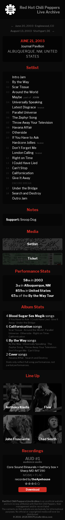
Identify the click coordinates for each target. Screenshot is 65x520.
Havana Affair (22, 127)
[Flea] (47, 382)
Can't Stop (19, 168)
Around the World (25, 92)
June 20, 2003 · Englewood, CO (34, 26)
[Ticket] (32, 252)
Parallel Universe (24, 112)
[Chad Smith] (47, 414)
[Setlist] (32, 237)
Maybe (17, 97)
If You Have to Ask (25, 137)
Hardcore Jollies (23, 142)
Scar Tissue (20, 87)
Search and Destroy (26, 193)
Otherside (19, 132)
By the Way (20, 82)
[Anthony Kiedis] (17, 382)
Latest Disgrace (24, 107)
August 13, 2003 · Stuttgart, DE (30, 31)
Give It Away (21, 178)
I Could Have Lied (24, 163)
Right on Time (22, 158)
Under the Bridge (25, 188)
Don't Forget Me (24, 148)
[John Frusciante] (17, 414)
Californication (22, 173)
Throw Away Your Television (32, 122)
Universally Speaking (27, 102)
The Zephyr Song (24, 117)
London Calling (23, 153)
